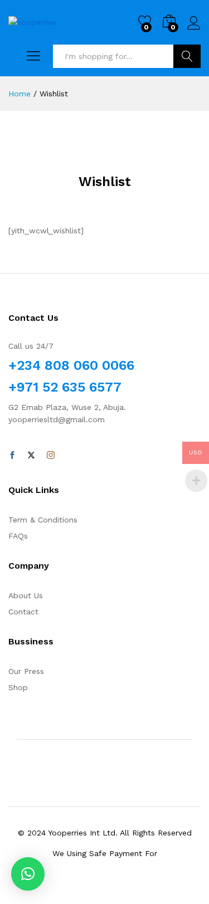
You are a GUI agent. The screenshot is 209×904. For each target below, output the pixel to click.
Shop (18, 687)
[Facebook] (12, 455)
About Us (25, 595)
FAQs (18, 535)
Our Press (26, 671)
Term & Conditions (42, 519)
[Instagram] (51, 455)
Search (187, 56)
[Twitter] (31, 455)
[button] (28, 874)
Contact (23, 611)
